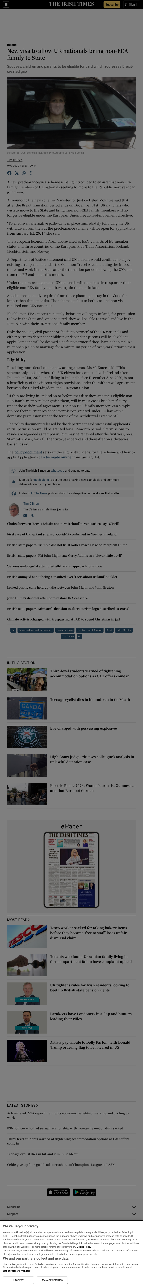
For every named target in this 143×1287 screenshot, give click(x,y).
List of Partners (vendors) (17, 1270)
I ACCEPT (18, 1280)
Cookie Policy (84, 1246)
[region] (71, 1253)
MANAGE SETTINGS (52, 1280)
